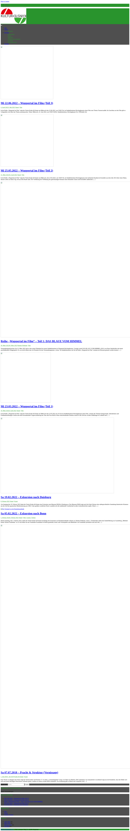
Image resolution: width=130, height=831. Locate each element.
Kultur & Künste (19, 776)
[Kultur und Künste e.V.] (13, 23)
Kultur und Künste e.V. (7, 829)
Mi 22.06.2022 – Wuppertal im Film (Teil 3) (27, 103)
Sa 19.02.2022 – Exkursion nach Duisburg (26, 497)
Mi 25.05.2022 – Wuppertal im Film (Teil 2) (27, 170)
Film (21, 107)
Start (5, 28)
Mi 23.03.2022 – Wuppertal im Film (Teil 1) (27, 406)
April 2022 (7, 821)
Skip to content (5, 1)
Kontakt (6, 44)
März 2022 (7, 823)
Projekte (6, 32)
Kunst (9, 36)
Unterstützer (11, 34)
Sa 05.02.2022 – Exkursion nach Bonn (23, 513)
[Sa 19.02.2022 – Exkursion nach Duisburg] (57, 493)
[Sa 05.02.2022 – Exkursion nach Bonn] (12, 509)
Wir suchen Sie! (12, 42)
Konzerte (10, 37)
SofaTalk (10, 40)
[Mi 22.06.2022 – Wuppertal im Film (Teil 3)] (27, 98)
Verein (6, 29)
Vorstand (10, 31)
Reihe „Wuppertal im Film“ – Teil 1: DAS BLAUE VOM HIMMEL (41, 341)
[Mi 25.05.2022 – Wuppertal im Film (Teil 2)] (27, 166)
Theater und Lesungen (14, 39)
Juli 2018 (6, 826)
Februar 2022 (8, 825)
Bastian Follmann (22, 345)
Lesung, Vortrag (30, 517)
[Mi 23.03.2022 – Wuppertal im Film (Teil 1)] (26, 402)
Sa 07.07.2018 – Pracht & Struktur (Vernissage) (29, 772)
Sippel (17, 107)
